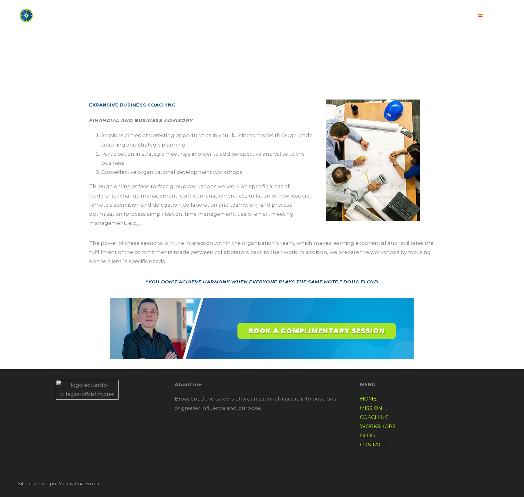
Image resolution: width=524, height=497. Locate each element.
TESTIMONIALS (373, 16)
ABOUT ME (289, 16)
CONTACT (373, 444)
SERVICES (328, 16)
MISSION (371, 408)
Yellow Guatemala (79, 483)
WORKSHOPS (377, 426)
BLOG (412, 16)
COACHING (374, 417)
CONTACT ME (448, 16)
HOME (255, 16)
